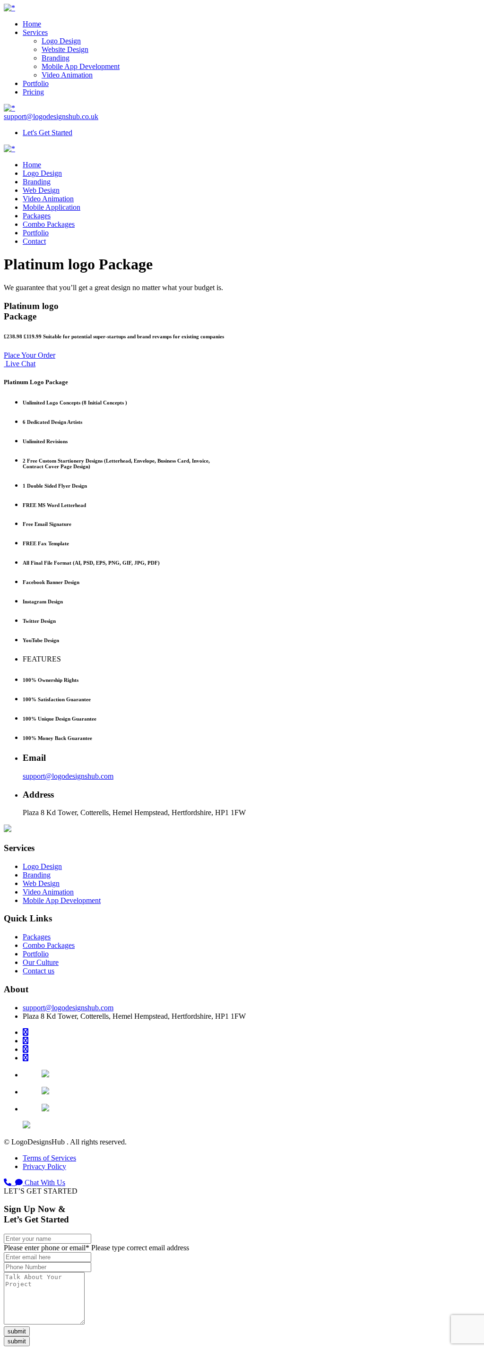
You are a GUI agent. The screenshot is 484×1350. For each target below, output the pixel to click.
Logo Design (61, 41)
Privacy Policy (44, 1166)
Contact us (38, 971)
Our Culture (41, 962)
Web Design (41, 190)
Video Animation (67, 75)
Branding (55, 58)
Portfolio (36, 83)
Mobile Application (51, 207)
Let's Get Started (47, 133)
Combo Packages (49, 224)
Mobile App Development (81, 66)
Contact (34, 241)
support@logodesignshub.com (68, 776)
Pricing (33, 92)
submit (17, 1331)
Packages (37, 216)
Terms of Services (49, 1158)
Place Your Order (29, 355)
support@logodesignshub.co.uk (51, 116)
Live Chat (19, 364)
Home (32, 24)
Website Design (65, 49)
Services (35, 32)
